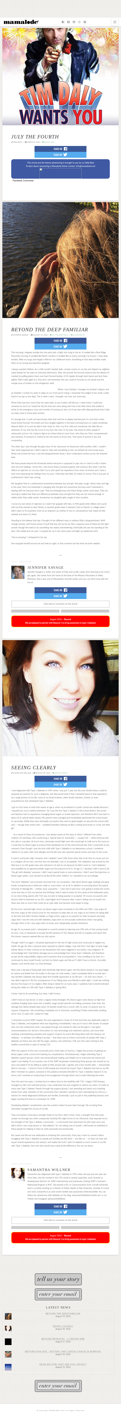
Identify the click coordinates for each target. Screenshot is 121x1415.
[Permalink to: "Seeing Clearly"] (60, 698)
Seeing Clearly (33, 767)
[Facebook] (63, 22)
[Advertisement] (60, 8)
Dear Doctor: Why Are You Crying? (63, 1364)
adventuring (56, 163)
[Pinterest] (85, 22)
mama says (49, 142)
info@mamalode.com (85, 166)
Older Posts (60, 1259)
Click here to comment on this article (60, 604)
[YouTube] (74, 22)
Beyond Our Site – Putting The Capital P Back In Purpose (63, 1351)
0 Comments (79, 335)
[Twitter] (68, 22)
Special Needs (60, 773)
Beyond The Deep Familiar (49, 329)
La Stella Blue (88, 163)
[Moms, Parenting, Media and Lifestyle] (20, 21)
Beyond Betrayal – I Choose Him (63, 1339)
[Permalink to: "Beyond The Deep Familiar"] (60, 260)
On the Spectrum (59, 335)
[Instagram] (79, 22)
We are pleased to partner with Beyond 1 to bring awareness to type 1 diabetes (60, 623)
